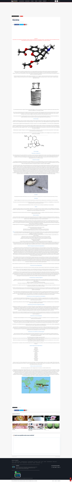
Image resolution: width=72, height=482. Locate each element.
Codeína (45, 421)
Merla (13, 421)
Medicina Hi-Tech (55, 461)
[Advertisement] (36, 8)
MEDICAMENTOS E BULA (49, 461)
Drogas (18, 407)
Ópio (45, 429)
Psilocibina (30, 421)
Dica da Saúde (36, 461)
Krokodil (13, 429)
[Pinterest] (24, 24)
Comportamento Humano (17, 461)
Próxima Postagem (57, 456)
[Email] (26, 24)
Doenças (39, 461)
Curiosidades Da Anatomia (24, 461)
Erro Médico (45, 461)
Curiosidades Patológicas (30, 461)
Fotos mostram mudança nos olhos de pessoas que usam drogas (35, 429)
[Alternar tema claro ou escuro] (57, 1)
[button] (59, 1)
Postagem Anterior (14, 456)
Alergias (13, 461)
